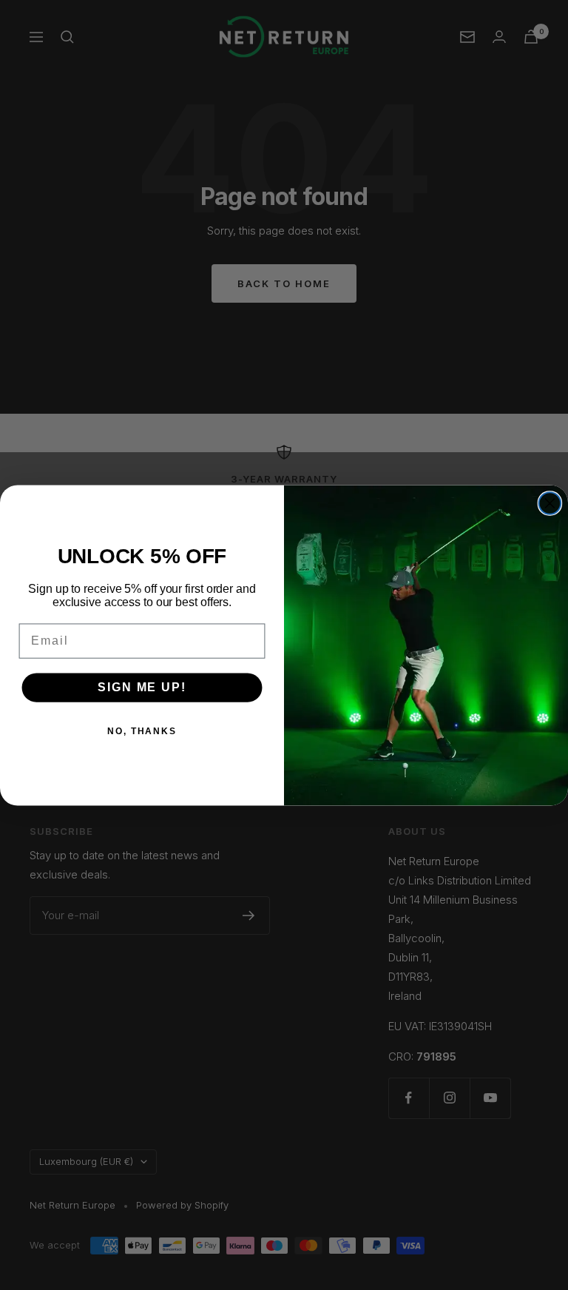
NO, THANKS (142, 731)
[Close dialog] (550, 503)
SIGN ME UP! (142, 687)
